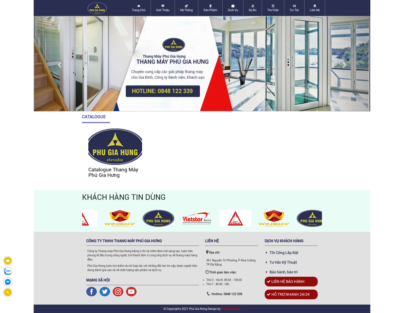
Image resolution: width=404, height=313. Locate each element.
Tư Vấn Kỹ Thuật (283, 262)
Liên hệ (315, 10)
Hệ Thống (186, 10)
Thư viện (273, 10)
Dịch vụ (233, 10)
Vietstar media (231, 308)
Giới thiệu (162, 10)
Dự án (252, 10)
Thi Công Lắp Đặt (284, 252)
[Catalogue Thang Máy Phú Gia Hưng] (115, 146)
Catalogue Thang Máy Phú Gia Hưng (113, 172)
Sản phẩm (210, 10)
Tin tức (294, 10)
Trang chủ (138, 10)
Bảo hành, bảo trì (284, 272)
